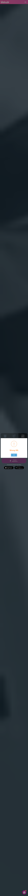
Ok (14, 455)
